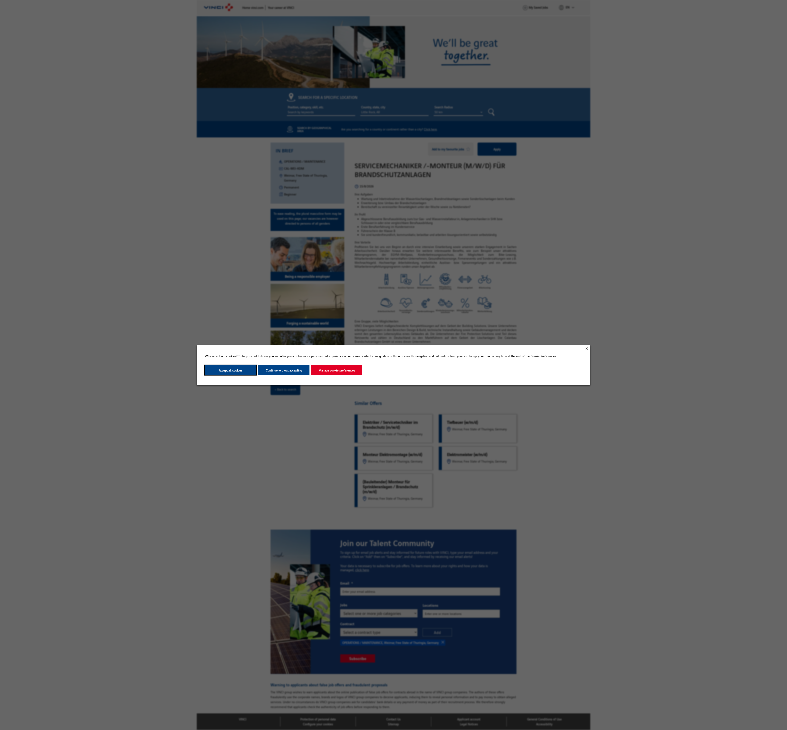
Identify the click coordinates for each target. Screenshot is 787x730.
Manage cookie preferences (336, 370)
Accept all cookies (230, 370)
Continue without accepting (284, 370)
